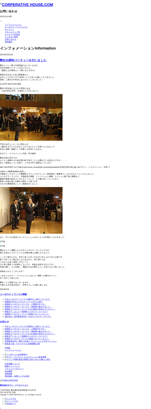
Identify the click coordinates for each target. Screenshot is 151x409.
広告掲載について (12, 364)
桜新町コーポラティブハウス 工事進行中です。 (25, 304)
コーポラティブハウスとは (16, 27)
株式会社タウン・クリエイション (14, 385)
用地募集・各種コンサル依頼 (17, 376)
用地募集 (8, 42)
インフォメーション (13, 25)
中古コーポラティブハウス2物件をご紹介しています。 (28, 299)
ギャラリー (9, 30)
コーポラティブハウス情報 (13, 294)
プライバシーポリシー (14, 369)
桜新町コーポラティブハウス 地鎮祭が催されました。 (28, 307)
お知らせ (4, 321)
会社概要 (8, 371)
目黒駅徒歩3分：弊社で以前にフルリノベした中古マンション (31, 341)
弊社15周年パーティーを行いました (23, 60)
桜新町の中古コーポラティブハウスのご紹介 (23, 302)
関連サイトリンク (12, 366)
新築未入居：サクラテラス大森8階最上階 (22, 344)
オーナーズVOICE (12, 35)
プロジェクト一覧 (12, 32)
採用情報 (8, 374)
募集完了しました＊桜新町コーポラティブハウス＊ (26, 312)
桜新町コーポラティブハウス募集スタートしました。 (27, 314)
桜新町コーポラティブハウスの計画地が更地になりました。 (30, 309)
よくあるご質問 (11, 37)
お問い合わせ (10, 39)
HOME (7, 348)
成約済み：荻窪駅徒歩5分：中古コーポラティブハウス (28, 317)
